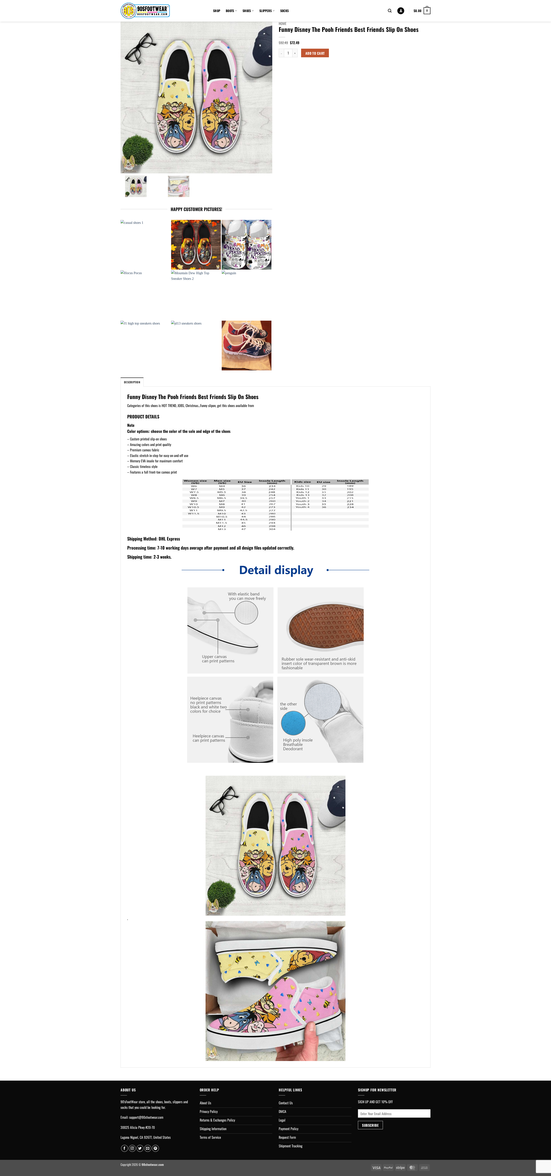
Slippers (265, 10)
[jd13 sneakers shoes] (196, 345)
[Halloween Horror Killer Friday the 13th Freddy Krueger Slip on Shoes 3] (196, 245)
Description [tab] (132, 382)
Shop (216, 10)
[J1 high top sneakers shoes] (145, 345)
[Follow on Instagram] (132, 1148)
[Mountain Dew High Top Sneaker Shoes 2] (196, 295)
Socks (284, 10)
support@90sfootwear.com (146, 1117)
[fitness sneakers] (246, 345)
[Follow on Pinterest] (155, 1148)
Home (282, 23)
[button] (400, 10)
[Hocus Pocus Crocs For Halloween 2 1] (246, 245)
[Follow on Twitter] (140, 1148)
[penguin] (246, 295)
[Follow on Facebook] (124, 1148)
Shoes (247, 10)
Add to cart (315, 53)
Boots (230, 10)
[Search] (390, 10)
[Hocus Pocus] (145, 295)
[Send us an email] (147, 1148)
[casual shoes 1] (145, 245)
